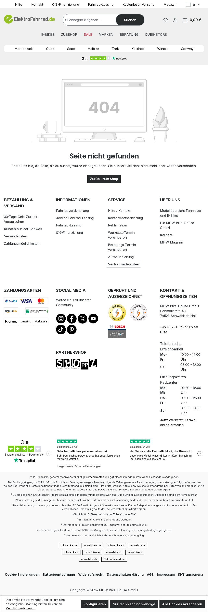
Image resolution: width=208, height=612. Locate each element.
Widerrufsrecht (91, 574)
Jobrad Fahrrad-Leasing (75, 218)
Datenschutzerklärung (125, 574)
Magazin (170, 4)
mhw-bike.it (71, 552)
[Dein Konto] (175, 20)
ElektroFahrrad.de (114, 559)
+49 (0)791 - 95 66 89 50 (179, 327)
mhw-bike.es (116, 545)
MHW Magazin (171, 242)
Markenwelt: (24, 49)
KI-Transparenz (190, 574)
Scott (71, 49)
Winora (162, 49)
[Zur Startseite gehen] (29, 19)
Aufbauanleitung (121, 257)
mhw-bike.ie (92, 552)
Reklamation (117, 225)
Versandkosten (15, 236)
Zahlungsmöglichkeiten (21, 243)
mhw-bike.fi (135, 552)
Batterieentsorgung (59, 574)
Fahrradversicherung (72, 211)
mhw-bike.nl (113, 552)
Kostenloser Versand (138, 4)
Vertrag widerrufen (123, 264)
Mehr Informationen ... (20, 608)
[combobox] (93, 20)
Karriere (166, 235)
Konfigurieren (95, 604)
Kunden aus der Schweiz (23, 229)
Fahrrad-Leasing (100, 4)
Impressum (166, 574)
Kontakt (37, 4)
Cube (50, 49)
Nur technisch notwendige (134, 604)
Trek (115, 49)
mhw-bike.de (69, 545)
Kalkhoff (137, 49)
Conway (187, 49)
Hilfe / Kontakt (119, 211)
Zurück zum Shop (104, 179)
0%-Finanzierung (65, 4)
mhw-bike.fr (137, 545)
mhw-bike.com (92, 545)
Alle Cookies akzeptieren (182, 604)
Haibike (93, 49)
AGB (150, 574)
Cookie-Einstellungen (22, 574)
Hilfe (18, 4)
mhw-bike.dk (89, 559)
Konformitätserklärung (125, 218)
